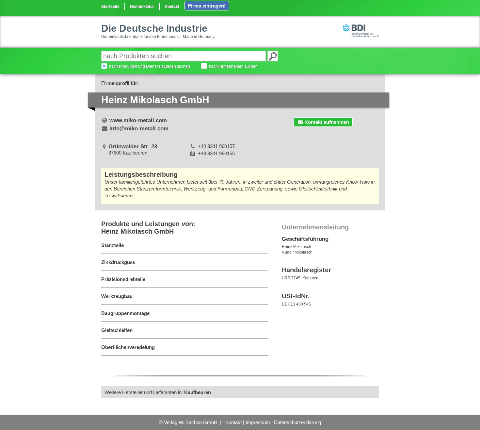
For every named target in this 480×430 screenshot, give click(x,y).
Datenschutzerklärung (297, 422)
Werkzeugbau (117, 296)
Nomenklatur (142, 6)
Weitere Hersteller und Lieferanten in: (157, 392)
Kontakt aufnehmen (326, 122)
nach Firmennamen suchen (233, 66)
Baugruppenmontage (125, 313)
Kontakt (172, 6)
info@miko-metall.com (138, 128)
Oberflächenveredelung (128, 347)
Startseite (110, 6)
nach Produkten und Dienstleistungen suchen (149, 66)
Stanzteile (112, 245)
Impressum (258, 422)
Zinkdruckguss (118, 262)
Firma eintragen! (207, 5)
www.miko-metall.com (138, 120)
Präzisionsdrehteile (123, 279)
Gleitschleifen (117, 330)
